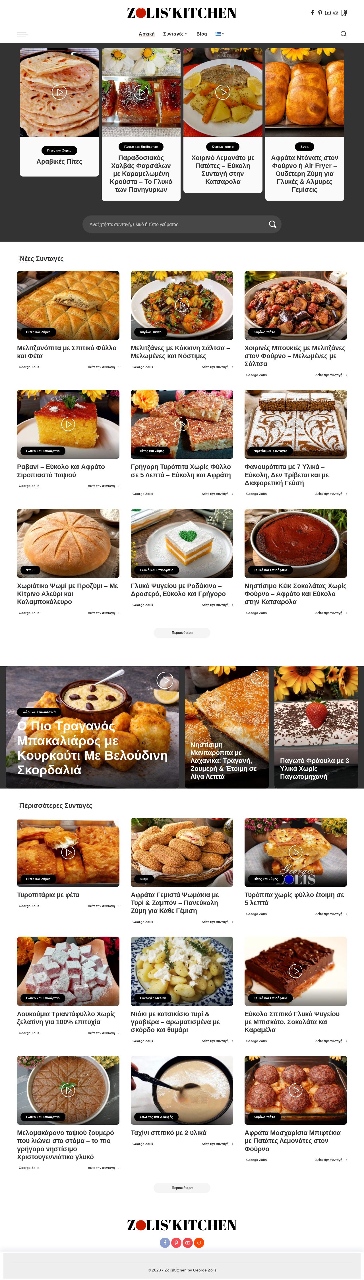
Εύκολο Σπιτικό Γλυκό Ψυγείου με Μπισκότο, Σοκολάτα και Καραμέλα (292, 1022)
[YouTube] (328, 13)
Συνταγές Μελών (153, 998)
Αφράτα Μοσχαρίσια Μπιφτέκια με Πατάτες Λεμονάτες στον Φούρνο (293, 1140)
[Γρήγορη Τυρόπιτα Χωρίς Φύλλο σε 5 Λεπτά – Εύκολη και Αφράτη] (182, 424)
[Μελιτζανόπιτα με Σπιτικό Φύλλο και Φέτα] (68, 305)
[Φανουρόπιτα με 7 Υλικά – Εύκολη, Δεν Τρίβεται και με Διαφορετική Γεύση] (296, 424)
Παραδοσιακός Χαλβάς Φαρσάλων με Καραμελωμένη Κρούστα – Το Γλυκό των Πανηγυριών (141, 174)
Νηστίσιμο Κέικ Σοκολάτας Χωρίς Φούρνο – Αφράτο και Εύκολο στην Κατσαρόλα (296, 593)
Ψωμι (30, 570)
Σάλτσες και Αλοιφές (156, 1117)
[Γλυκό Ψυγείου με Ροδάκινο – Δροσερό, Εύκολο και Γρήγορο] (182, 543)
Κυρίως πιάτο (223, 146)
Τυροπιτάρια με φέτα (48, 895)
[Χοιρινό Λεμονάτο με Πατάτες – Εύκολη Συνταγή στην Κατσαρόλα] (222, 92)
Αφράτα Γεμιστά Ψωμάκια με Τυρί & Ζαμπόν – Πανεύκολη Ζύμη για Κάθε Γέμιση (175, 902)
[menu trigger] (25, 34)
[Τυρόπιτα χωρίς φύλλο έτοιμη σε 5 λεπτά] (296, 852)
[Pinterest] (320, 13)
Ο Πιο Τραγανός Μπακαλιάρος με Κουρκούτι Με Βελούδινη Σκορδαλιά (92, 748)
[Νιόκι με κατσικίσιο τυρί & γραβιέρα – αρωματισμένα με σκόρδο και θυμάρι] (182, 971)
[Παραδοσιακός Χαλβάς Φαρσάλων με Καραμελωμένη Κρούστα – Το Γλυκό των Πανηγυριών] (141, 92)
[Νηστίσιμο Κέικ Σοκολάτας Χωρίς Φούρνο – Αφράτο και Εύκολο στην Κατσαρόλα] (296, 543)
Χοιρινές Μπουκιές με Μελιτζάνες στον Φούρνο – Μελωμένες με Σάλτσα (295, 356)
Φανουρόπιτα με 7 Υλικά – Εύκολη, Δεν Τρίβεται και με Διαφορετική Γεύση (287, 474)
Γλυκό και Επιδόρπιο (141, 146)
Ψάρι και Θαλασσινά (39, 712)
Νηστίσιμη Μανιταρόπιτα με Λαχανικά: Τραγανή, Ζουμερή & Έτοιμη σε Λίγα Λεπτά (224, 761)
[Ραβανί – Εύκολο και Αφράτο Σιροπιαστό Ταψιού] (68, 424)
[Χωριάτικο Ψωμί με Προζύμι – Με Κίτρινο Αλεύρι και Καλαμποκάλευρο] (68, 543)
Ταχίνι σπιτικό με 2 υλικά (168, 1132)
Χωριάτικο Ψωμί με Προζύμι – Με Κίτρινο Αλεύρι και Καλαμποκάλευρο (67, 593)
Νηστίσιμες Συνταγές (270, 451)
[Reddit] (335, 13)
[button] (178, 212)
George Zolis (29, 367)
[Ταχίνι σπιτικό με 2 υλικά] (182, 1090)
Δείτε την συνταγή (101, 367)
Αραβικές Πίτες (59, 161)
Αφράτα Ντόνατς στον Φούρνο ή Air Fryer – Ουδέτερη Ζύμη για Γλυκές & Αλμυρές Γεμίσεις (304, 174)
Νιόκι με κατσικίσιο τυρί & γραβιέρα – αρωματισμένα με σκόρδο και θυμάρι (175, 1022)
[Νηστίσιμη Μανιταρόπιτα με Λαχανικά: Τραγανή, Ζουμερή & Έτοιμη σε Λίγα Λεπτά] (227, 727)
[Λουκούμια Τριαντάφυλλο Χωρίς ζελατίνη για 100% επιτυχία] (68, 971)
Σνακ (305, 146)
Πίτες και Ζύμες (59, 150)
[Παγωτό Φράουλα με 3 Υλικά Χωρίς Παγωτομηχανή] (316, 727)
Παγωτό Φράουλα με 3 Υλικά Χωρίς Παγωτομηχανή (314, 768)
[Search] (343, 34)
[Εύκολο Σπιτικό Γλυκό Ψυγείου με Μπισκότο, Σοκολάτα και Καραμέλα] (296, 971)
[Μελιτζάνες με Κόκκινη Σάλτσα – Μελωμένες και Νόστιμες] (182, 305)
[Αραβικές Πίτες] (59, 92)
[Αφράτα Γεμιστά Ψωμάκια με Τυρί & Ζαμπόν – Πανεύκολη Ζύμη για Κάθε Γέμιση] (182, 852)
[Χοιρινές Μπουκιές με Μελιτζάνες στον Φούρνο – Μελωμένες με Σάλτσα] (296, 305)
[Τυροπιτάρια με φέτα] (68, 852)
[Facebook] (312, 13)
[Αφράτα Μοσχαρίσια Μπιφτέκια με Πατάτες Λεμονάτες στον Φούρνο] (296, 1090)
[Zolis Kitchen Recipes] (182, 13)
